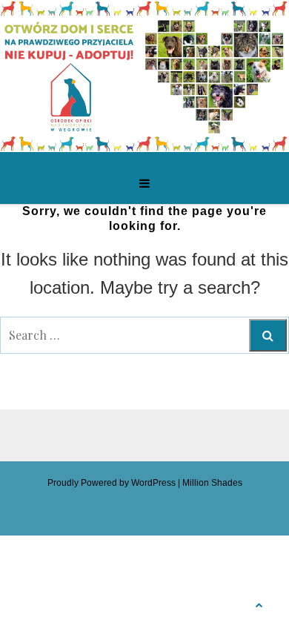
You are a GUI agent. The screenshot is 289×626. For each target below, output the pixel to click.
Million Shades (212, 483)
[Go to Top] (259, 603)
